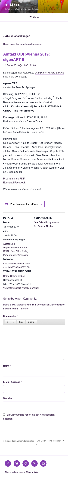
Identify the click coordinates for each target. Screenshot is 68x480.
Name (7, 365)
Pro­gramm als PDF (14, 178)
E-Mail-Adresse (12, 382)
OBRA (6, 251)
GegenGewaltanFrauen (15, 247)
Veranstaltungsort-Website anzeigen (21, 287)
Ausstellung (9, 243)
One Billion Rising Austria (46, 222)
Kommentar (10, 316)
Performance (9, 254)
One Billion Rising (19, 251)
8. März (12, 4)
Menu (36, 17)
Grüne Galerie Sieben (14, 275)
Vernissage (22, 254)
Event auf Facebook (14, 182)
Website (7, 398)
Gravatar (14, 414)
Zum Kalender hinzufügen (24, 204)
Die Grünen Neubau (44, 226)
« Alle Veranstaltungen (16, 36)
